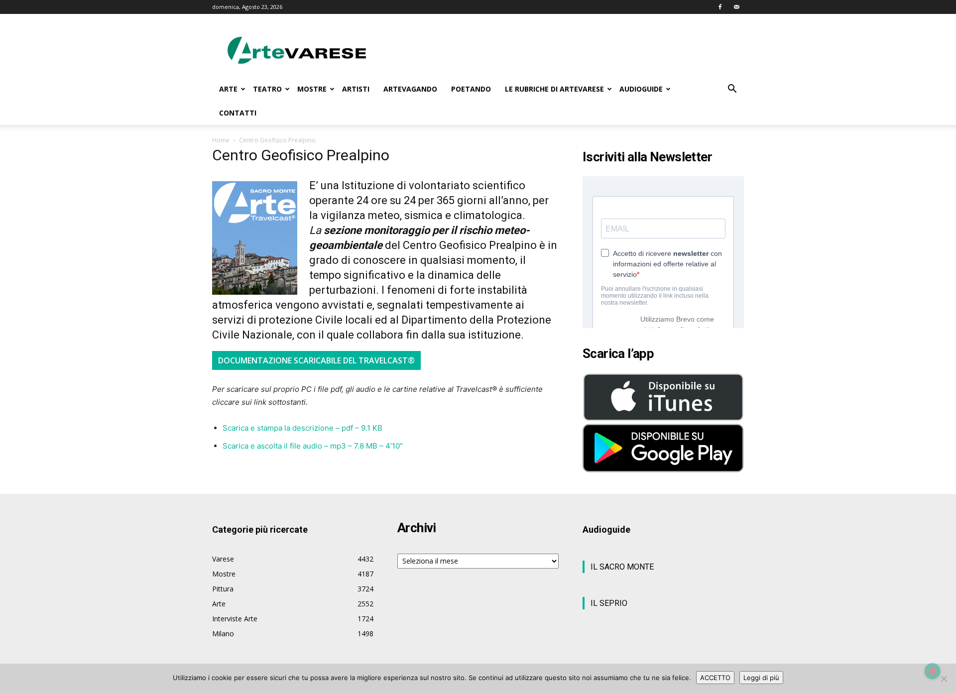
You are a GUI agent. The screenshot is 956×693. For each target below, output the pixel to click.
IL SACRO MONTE (622, 567)
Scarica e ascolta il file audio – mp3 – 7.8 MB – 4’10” (313, 446)
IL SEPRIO (609, 603)
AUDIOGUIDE (641, 89)
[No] (944, 679)
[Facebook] (720, 7)
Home (221, 140)
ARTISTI (355, 89)
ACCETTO (715, 678)
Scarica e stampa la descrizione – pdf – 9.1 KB (302, 428)
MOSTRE (312, 89)
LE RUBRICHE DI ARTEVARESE (554, 89)
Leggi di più (761, 678)
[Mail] (736, 7)
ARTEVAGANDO (410, 89)
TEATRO (267, 89)
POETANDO (471, 89)
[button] (732, 90)
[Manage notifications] (933, 671)
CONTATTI (237, 112)
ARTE (228, 89)
